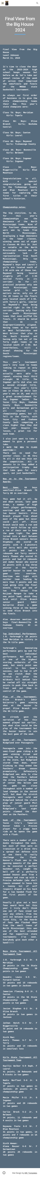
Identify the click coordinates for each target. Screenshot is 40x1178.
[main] (20, 25)
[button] (2, 3)
